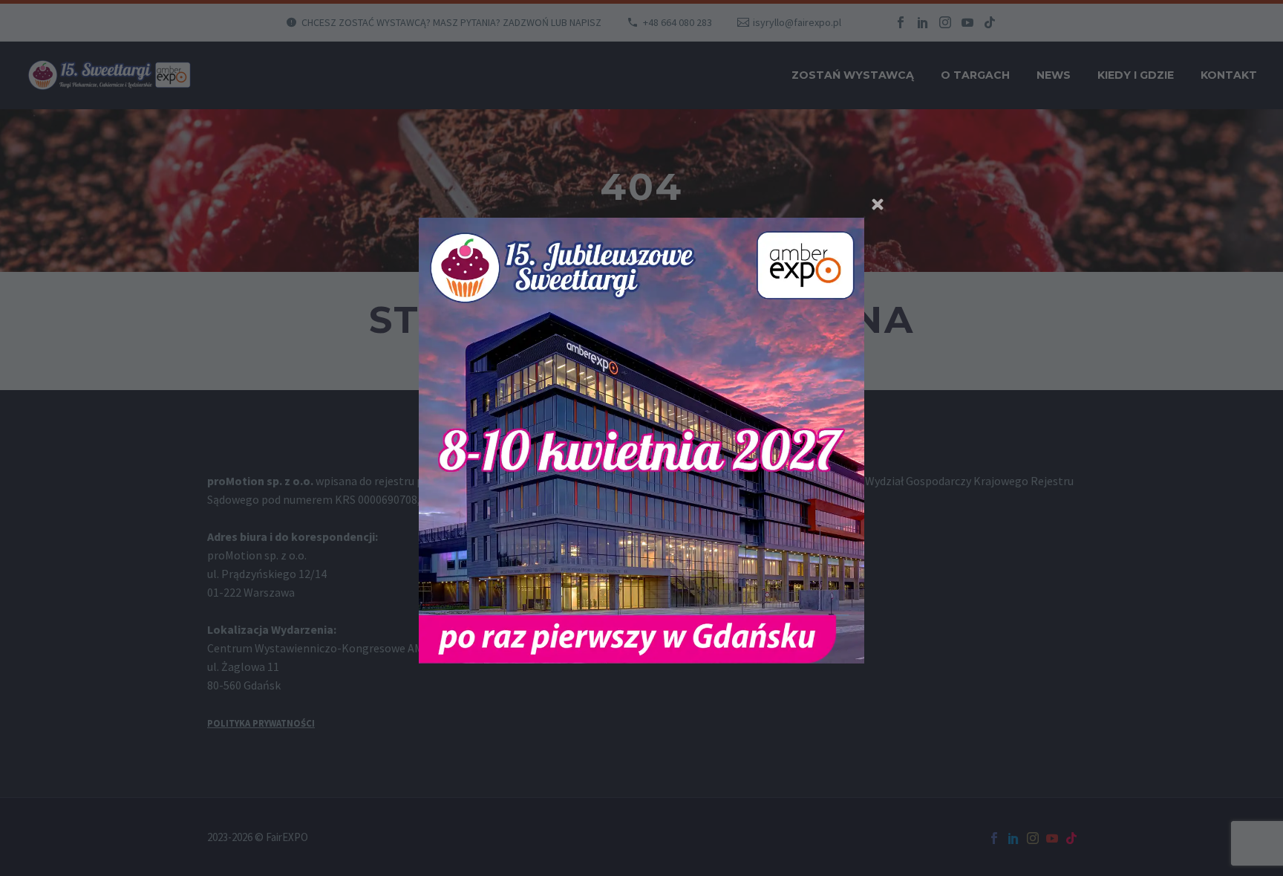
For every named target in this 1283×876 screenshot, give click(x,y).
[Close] (877, 204)
